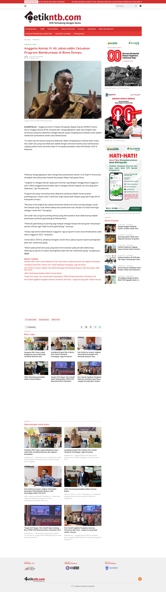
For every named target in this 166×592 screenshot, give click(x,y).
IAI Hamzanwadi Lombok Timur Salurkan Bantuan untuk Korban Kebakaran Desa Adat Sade (78, 2)
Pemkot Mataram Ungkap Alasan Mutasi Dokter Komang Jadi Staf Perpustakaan (129, 248)
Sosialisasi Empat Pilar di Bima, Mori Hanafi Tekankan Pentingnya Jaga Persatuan (55, 265)
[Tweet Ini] (86, 327)
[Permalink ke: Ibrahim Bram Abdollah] (26, 57)
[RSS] (140, 579)
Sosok (34, 44)
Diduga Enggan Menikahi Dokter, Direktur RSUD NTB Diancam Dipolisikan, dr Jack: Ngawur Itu (129, 228)
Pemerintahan (53, 29)
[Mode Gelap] (140, 6)
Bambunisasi (44, 320)
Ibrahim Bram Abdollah (36, 57)
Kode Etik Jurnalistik (63, 34)
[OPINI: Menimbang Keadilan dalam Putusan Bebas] (36, 368)
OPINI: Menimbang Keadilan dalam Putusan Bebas (43, 273)
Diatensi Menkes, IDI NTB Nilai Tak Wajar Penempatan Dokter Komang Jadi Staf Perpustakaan (129, 258)
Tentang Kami (79, 34)
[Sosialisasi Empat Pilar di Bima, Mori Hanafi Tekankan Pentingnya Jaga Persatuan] (63, 343)
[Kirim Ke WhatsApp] (99, 327)
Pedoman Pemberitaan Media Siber (39, 34)
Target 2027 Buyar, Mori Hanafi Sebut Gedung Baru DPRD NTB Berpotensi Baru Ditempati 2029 (60, 276)
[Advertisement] (62, 300)
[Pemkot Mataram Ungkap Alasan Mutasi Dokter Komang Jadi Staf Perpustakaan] (110, 249)
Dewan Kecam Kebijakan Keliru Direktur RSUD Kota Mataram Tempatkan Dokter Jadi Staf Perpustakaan (129, 269)
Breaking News (31, 29)
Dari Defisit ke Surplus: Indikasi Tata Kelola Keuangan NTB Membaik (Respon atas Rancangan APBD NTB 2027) (61, 269)
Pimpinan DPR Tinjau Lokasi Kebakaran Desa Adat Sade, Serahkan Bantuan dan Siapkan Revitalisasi (62, 262)
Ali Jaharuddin (30, 320)
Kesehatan (92, 29)
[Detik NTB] (52, 17)
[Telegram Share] (95, 327)
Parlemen (27, 44)
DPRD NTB (56, 320)
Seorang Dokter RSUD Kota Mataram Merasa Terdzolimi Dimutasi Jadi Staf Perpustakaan (128, 238)
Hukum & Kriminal (68, 29)
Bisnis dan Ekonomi (106, 29)
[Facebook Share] (81, 327)
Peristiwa (81, 29)
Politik (42, 29)
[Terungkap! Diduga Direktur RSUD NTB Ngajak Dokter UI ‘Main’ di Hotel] (110, 279)
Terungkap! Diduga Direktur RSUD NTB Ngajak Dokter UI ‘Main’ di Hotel (128, 279)
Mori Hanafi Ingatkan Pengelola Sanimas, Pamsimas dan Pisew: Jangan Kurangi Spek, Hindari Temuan (62, 280)
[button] (136, 6)
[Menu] (25, 6)
